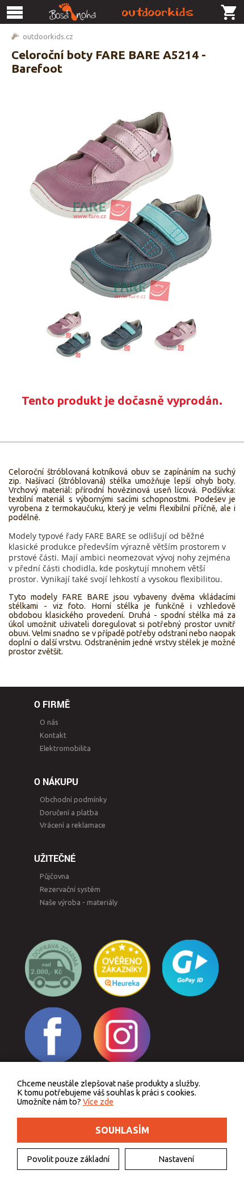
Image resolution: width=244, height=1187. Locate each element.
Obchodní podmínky (73, 799)
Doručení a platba (69, 812)
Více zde (98, 1101)
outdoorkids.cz (48, 36)
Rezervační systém (70, 889)
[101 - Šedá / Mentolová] (122, 334)
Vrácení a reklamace (73, 825)
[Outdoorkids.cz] (122, 12)
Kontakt (53, 735)
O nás (49, 722)
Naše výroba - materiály (78, 902)
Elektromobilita (65, 748)
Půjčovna (54, 876)
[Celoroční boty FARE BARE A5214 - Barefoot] (122, 206)
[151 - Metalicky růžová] (175, 334)
